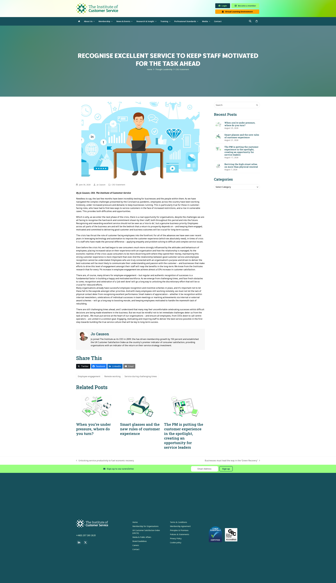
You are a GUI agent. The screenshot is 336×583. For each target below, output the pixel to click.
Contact (135, 550)
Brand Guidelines (139, 541)
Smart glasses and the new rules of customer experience (140, 429)
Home (135, 522)
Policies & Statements (179, 535)
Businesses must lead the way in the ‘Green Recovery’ (231, 461)
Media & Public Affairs (141, 537)
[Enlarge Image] (140, 141)
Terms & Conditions (178, 522)
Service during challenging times (141, 376)
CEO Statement (118, 185)
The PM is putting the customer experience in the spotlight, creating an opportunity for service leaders (183, 436)
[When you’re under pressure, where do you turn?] (96, 406)
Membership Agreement (180, 527)
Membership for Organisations (145, 527)
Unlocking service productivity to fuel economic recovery (105, 461)
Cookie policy (175, 543)
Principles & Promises (179, 531)
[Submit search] (257, 105)
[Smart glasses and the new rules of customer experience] (140, 406)
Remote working (112, 376)
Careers (135, 546)
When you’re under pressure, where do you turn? (93, 429)
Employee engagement (89, 376)
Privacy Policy (176, 539)
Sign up (226, 469)
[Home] (79, 22)
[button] (256, 22)
